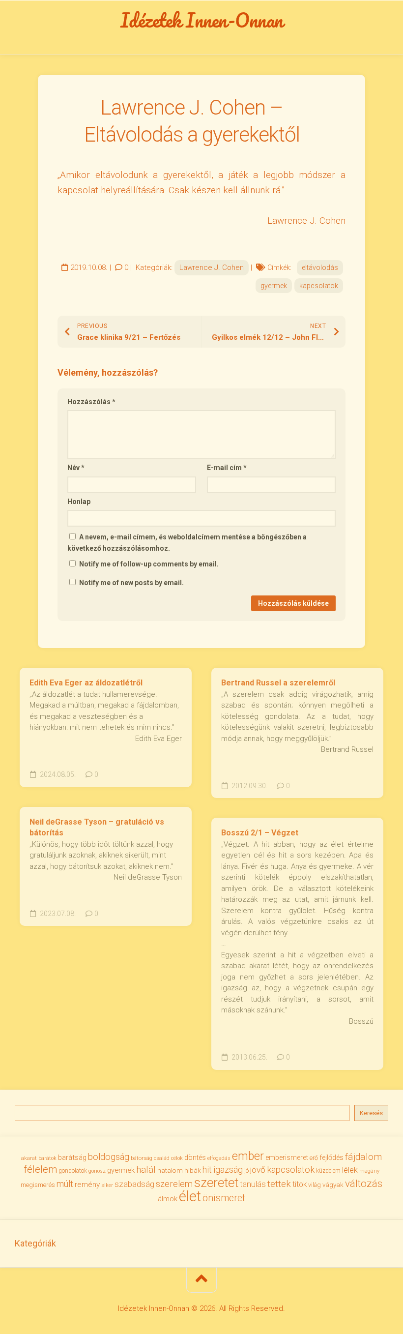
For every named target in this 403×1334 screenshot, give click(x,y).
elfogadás (218, 1158)
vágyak (333, 1184)
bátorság (141, 1158)
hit (207, 1170)
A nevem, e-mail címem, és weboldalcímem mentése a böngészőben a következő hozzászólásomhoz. (187, 542)
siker (107, 1185)
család (162, 1158)
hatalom (170, 1170)
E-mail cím (227, 468)
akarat (29, 1158)
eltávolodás (320, 267)
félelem (40, 1169)
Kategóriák (35, 1243)
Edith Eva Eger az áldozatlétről (86, 682)
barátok (47, 1158)
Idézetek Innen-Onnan (201, 20)
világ (314, 1185)
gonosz (97, 1171)
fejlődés (331, 1158)
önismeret (223, 1198)
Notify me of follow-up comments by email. (149, 564)
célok (177, 1158)
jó (246, 1170)
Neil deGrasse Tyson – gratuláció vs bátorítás (96, 827)
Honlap (78, 501)
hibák (192, 1170)
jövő (257, 1170)
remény (87, 1184)
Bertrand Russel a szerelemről (278, 682)
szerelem (174, 1184)
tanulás (253, 1184)
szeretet (216, 1182)
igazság (228, 1169)
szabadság (134, 1184)
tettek (279, 1183)
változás (363, 1183)
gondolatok (72, 1170)
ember (248, 1156)
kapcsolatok (318, 286)
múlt (65, 1184)
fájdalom (363, 1156)
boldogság (108, 1157)
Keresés (371, 1113)
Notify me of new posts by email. (131, 583)
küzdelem (328, 1170)
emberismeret (286, 1157)
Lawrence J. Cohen (211, 267)
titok (299, 1184)
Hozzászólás (91, 402)
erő (314, 1158)
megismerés (38, 1184)
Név (76, 468)
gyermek (273, 286)
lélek (350, 1170)
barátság (72, 1157)
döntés (195, 1157)
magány (369, 1171)
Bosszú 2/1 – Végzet (259, 832)
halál (146, 1169)
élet (190, 1196)
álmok (167, 1198)
